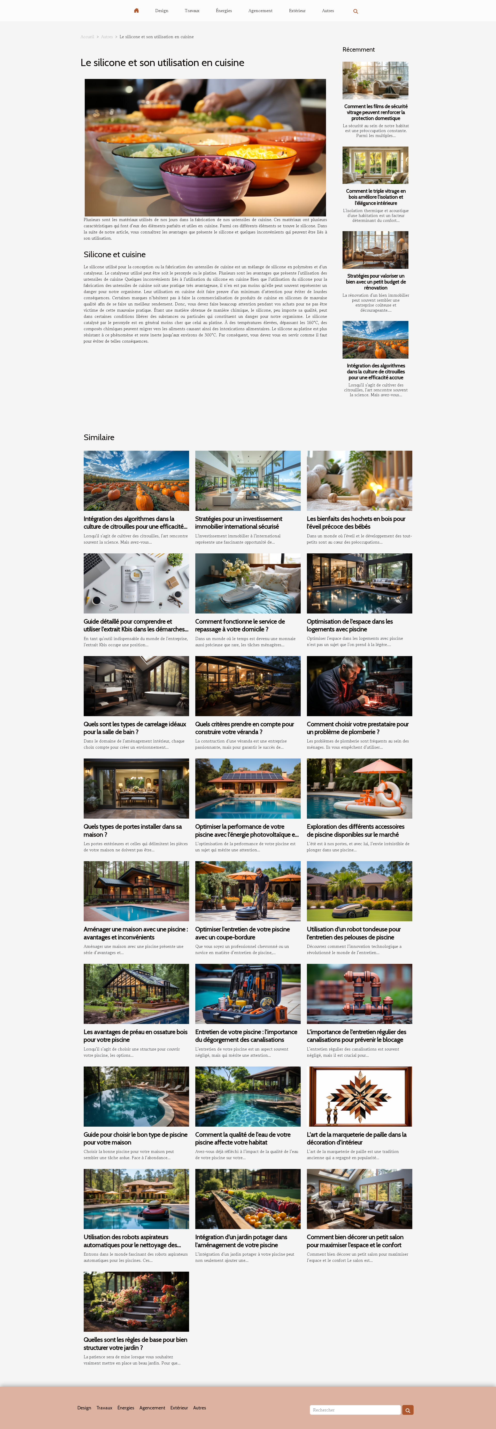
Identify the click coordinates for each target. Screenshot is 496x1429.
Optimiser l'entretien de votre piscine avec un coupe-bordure (242, 933)
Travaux (192, 10)
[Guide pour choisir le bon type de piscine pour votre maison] (136, 1096)
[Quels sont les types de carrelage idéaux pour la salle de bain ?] (136, 685)
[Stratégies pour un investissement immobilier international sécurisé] (248, 480)
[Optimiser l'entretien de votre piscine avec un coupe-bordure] (248, 890)
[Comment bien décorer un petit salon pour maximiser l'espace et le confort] (359, 1198)
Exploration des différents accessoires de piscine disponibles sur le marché (356, 830)
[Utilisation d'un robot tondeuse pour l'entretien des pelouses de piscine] (359, 890)
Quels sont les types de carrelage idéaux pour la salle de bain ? (135, 728)
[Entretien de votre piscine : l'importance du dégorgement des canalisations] (248, 993)
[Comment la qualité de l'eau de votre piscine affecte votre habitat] (248, 1096)
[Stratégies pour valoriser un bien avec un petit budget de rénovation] (375, 250)
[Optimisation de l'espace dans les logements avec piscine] (359, 583)
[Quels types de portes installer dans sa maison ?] (136, 788)
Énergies (224, 10)
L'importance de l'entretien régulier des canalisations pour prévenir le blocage (356, 1035)
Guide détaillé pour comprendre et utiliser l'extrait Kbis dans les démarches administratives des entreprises (134, 629)
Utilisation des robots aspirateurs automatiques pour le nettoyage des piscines (130, 1244)
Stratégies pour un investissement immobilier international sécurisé (238, 522)
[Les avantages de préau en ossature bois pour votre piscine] (136, 993)
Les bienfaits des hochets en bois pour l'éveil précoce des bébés (356, 522)
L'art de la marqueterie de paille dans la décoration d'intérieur (357, 1138)
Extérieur (297, 10)
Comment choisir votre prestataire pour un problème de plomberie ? (358, 728)
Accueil (87, 37)
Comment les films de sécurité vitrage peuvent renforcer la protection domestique (376, 112)
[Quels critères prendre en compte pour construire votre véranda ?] (248, 685)
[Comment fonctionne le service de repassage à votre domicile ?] (248, 583)
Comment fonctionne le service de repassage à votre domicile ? (240, 625)
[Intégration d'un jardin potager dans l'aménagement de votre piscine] (248, 1198)
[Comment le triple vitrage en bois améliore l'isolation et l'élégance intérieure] (375, 165)
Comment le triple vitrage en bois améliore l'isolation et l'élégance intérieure (376, 197)
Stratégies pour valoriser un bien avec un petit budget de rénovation (376, 282)
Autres (328, 10)
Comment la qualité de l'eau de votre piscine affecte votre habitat (243, 1138)
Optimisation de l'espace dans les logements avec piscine (350, 625)
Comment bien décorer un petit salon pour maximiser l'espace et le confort (355, 1240)
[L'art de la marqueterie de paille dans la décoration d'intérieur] (359, 1096)
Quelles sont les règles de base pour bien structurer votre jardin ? (135, 1343)
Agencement (261, 10)
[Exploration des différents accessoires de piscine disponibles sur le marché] (359, 788)
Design (161, 10)
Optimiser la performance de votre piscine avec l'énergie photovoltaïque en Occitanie (246, 834)
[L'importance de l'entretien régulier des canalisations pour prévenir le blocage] (359, 993)
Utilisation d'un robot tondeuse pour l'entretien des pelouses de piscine (354, 933)
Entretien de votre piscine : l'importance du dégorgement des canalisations (246, 1035)
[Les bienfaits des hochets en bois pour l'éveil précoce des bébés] (359, 480)
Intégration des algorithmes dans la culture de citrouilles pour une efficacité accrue (376, 371)
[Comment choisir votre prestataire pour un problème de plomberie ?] (359, 685)
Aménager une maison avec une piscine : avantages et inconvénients (136, 933)
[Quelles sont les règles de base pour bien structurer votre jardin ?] (136, 1301)
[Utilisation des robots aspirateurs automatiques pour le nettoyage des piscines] (136, 1198)
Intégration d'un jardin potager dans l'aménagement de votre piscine (241, 1240)
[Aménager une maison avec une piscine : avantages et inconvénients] (136, 890)
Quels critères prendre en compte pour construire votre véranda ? (244, 728)
